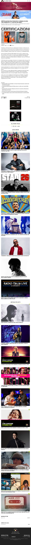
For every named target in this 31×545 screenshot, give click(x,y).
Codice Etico (12, 538)
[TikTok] (29, 536)
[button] (5, 97)
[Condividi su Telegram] (10, 45)
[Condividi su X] (3, 97)
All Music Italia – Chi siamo (6, 538)
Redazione (3, 44)
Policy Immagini (22, 538)
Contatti (10, 538)
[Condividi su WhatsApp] (5, 45)
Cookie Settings (26, 538)
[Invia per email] (13, 45)
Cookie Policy (19, 538)
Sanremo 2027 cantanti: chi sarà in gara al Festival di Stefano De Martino (14, 91)
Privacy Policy (15, 538)
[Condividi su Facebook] (7, 45)
